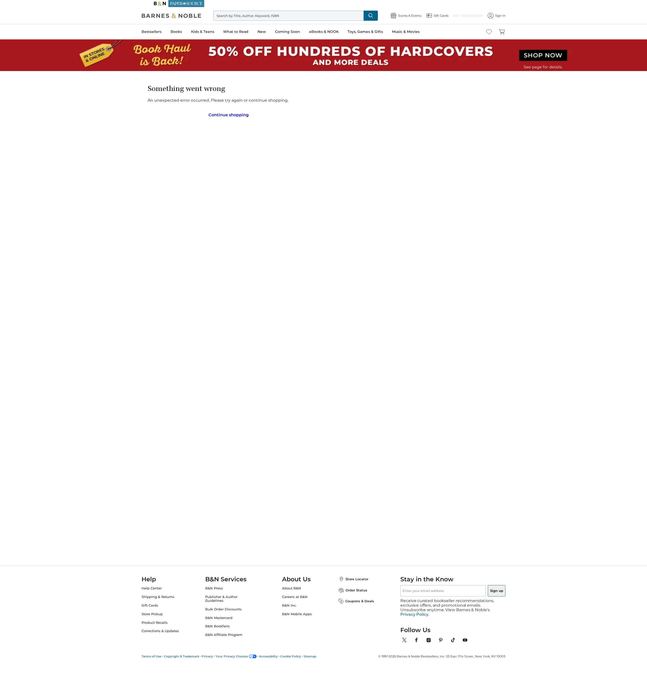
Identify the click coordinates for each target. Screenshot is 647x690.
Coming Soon (297, 31)
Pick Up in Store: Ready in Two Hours (323, 3)
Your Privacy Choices (242, 650)
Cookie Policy (300, 650)
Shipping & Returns (168, 595)
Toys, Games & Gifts (375, 31)
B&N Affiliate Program (228, 633)
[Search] (377, 16)
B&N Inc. (289, 604)
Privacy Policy (414, 608)
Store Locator (351, 578)
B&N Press (219, 587)
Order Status (351, 589)
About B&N (291, 587)
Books (186, 31)
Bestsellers (162, 31)
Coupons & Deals (354, 599)
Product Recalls (165, 621)
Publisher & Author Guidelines (226, 597)
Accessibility (278, 650)
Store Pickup (162, 612)
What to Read (246, 31)
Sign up (484, 589)
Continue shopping (228, 113)
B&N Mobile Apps (297, 612)
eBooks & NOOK (334, 31)
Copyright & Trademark (191, 650)
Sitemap (320, 650)
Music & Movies (416, 31)
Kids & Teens (212, 31)
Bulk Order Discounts (228, 608)
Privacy (217, 650)
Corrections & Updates (170, 629)
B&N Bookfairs (222, 625)
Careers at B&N (295, 595)
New (272, 31)
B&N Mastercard (224, 616)
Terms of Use (161, 650)
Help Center (162, 587)
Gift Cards (160, 604)
